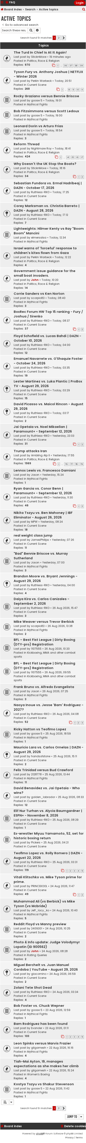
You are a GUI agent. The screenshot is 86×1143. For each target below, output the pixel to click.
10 (78, 89)
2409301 (36, 928)
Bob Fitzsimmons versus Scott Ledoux (46, 111)
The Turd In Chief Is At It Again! (40, 52)
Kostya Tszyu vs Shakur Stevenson (44, 1084)
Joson (35, 475)
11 (82, 89)
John (35, 280)
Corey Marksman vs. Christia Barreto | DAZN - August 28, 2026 (47, 208)
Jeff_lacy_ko (40, 910)
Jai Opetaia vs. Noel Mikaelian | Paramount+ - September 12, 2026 (43, 429)
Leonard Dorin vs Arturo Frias (38, 126)
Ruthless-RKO (40, 192)
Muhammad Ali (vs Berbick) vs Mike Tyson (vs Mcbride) (44, 903)
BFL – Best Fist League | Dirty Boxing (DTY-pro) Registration (44, 642)
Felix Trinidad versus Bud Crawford (43, 770)
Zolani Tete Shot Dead (33, 987)
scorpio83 (38, 298)
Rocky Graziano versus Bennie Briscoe (46, 96)
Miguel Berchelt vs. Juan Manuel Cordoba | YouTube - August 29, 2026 (46, 967)
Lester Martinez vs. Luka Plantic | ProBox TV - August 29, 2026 (48, 383)
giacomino (38, 974)
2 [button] (59, 37)
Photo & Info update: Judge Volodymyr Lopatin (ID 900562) (47, 944)
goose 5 (36, 100)
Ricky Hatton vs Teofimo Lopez (40, 729)
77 (71, 464)
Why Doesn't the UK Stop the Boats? (45, 164)
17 (82, 157)
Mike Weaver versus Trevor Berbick (44, 621)
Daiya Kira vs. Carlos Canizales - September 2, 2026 (41, 601)
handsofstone (40, 756)
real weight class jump (33, 535)
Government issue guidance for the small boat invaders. (44, 273)
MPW (34, 522)
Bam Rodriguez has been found (40, 1024)
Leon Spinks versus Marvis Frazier (42, 1043)
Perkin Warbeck (41, 81)
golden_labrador (43, 797)
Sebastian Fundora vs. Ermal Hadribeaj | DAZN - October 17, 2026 (48, 185)
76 (66, 464)
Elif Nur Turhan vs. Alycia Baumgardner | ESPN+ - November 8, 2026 (48, 813)
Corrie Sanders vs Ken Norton (39, 293)
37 (71, 65)
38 (76, 65)
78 (76, 464)
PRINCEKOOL (39, 886)
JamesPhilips (40, 540)
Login (80, 3)
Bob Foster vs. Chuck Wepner (39, 1005)
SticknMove (38, 57)
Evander (36, 1028)
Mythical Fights (37, 104)
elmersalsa (38, 237)
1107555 (36, 649)
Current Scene (36, 85)
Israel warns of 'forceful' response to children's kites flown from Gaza (45, 250)
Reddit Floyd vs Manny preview (40, 924)
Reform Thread (26, 144)
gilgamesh (38, 1048)
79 (81, 464)
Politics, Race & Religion (43, 61)
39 (81, 65)
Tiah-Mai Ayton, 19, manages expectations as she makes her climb (46, 1063)
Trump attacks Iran (30, 451)
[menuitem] (84, 10)
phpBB (39, 1133)
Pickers (35, 842)
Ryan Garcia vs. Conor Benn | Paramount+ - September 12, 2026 (43, 490)
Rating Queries (37, 955)
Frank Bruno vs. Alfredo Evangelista (44, 687)
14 (68, 157)
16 (77, 157)
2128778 (36, 774)
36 (65, 65)
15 (73, 157)
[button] (64, 37)
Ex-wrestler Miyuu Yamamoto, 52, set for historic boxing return (49, 835)
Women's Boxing (38, 1074)
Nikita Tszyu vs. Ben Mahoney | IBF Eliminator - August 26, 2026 (43, 515)
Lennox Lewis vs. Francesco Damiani (45, 470)
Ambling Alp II (40, 455)
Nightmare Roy (41, 148)
